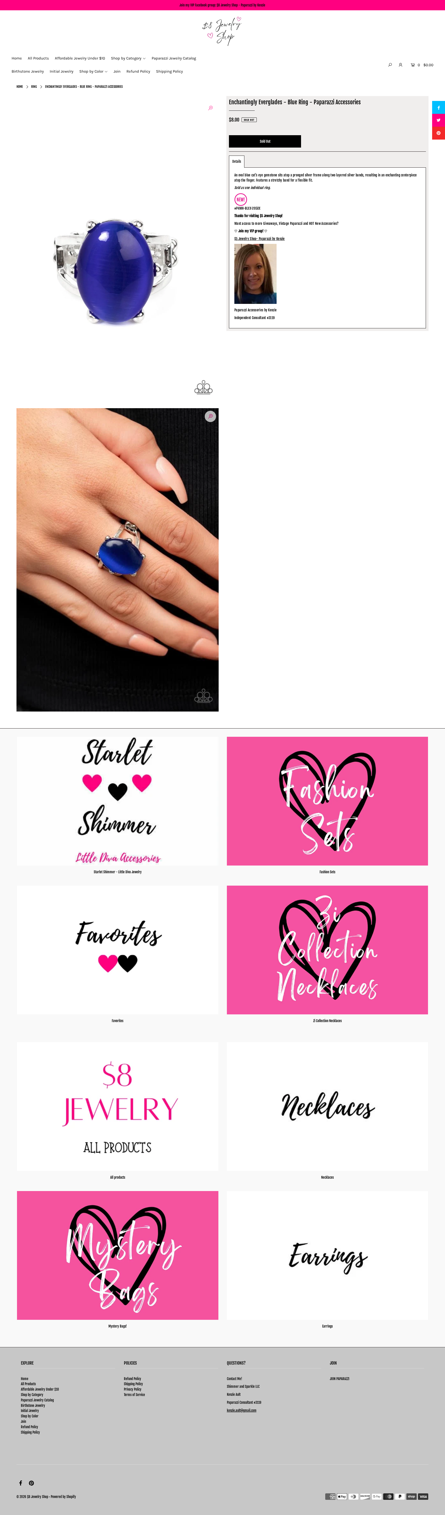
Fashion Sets (327, 872)
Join (23, 1421)
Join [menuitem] (117, 71)
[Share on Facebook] (438, 107)
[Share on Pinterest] (438, 133)
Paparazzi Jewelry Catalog (37, 1400)
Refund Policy (29, 1427)
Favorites (117, 1021)
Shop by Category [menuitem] (126, 58)
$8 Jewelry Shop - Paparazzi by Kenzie (241, 5)
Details (236, 161)
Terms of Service (134, 1395)
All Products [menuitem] (38, 58)
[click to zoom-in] (210, 108)
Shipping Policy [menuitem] (169, 71)
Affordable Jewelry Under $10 (40, 1389)
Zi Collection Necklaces (327, 1021)
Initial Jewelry (30, 1411)
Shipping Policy (30, 1432)
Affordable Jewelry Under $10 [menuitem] (80, 58)
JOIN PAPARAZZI (339, 1379)
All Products (28, 1384)
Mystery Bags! (117, 1326)
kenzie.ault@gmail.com (241, 1410)
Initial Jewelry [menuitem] (61, 71)
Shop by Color (29, 1416)
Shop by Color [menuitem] (91, 71)
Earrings (327, 1326)
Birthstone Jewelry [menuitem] (28, 71)
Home (19, 87)
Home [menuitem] (17, 58)
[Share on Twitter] (438, 120)
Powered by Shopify (63, 1497)
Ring (34, 87)
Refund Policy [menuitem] (138, 71)
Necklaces (327, 1177)
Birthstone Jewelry (33, 1405)
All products (117, 1177)
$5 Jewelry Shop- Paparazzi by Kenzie (259, 239)
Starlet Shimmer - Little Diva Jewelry (118, 872)
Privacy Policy (132, 1389)
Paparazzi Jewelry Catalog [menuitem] (174, 58)
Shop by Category (32, 1395)
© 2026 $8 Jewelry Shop (32, 1497)
